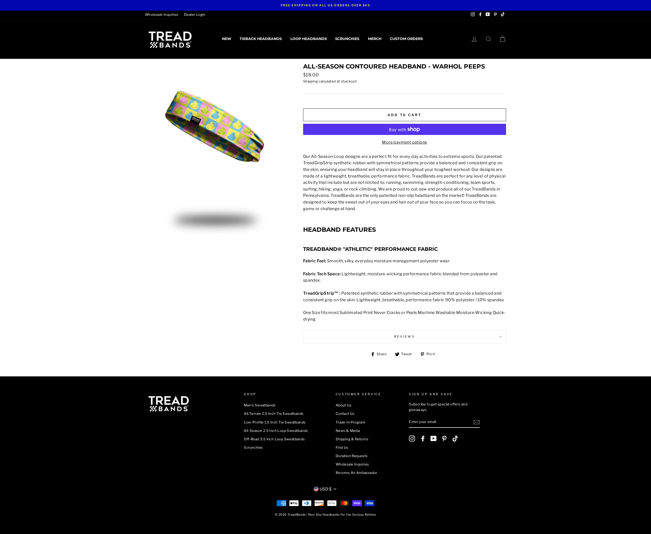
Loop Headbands (308, 38)
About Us (343, 405)
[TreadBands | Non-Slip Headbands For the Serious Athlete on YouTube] (434, 438)
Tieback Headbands (261, 38)
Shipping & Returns (352, 439)
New (226, 38)
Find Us (342, 447)
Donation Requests (352, 456)
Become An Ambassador (356, 473)
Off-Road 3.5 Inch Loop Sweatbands (274, 439)
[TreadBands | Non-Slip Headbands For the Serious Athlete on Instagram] (412, 438)
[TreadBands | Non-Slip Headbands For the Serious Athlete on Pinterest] (444, 438)
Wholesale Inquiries (161, 14)
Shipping (310, 81)
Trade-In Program (350, 422)
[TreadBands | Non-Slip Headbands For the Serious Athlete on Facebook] (423, 438)
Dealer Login (194, 14)
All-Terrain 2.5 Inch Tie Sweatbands (273, 414)
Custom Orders (406, 38)
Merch (374, 38)
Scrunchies (347, 38)
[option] (325, 5)
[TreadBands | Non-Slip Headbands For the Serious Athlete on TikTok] (455, 438)
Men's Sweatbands (259, 405)
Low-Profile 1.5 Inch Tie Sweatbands (274, 422)
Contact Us (345, 414)
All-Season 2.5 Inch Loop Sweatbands (276, 431)
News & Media (348, 431)
